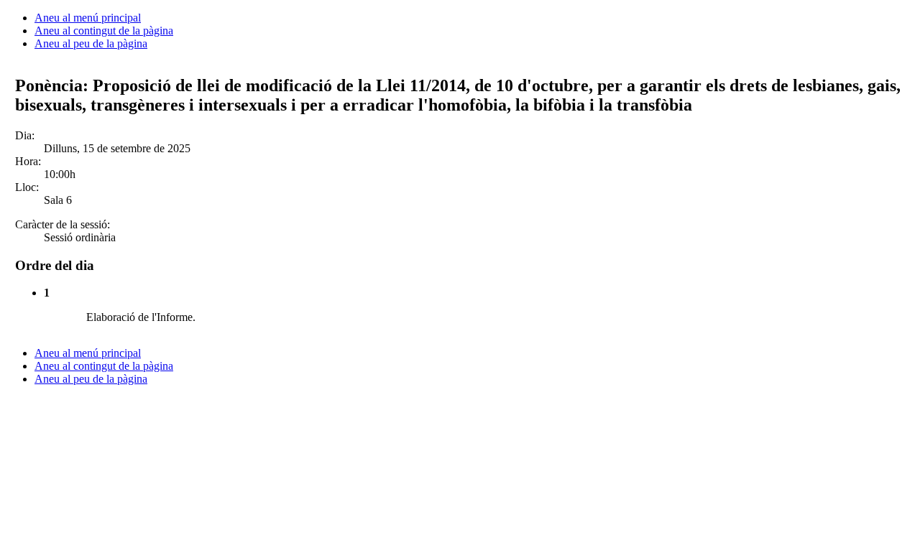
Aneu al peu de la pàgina (90, 43)
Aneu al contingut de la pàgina (103, 30)
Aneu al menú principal (87, 17)
